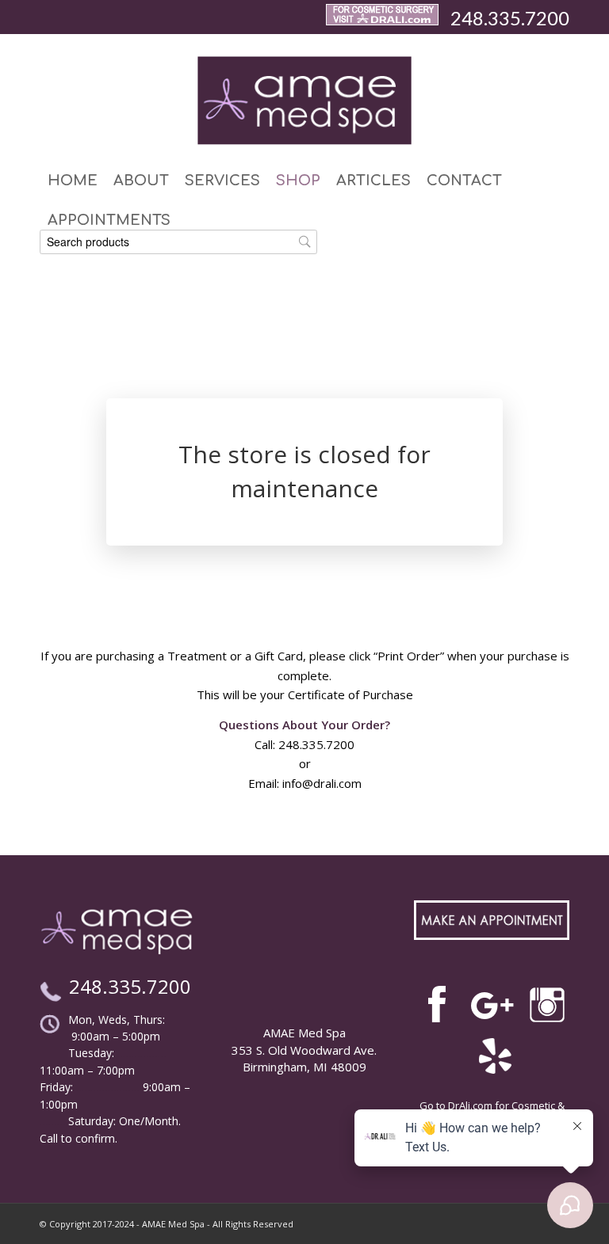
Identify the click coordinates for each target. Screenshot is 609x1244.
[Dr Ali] (382, 17)
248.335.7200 (509, 17)
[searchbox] (178, 242)
